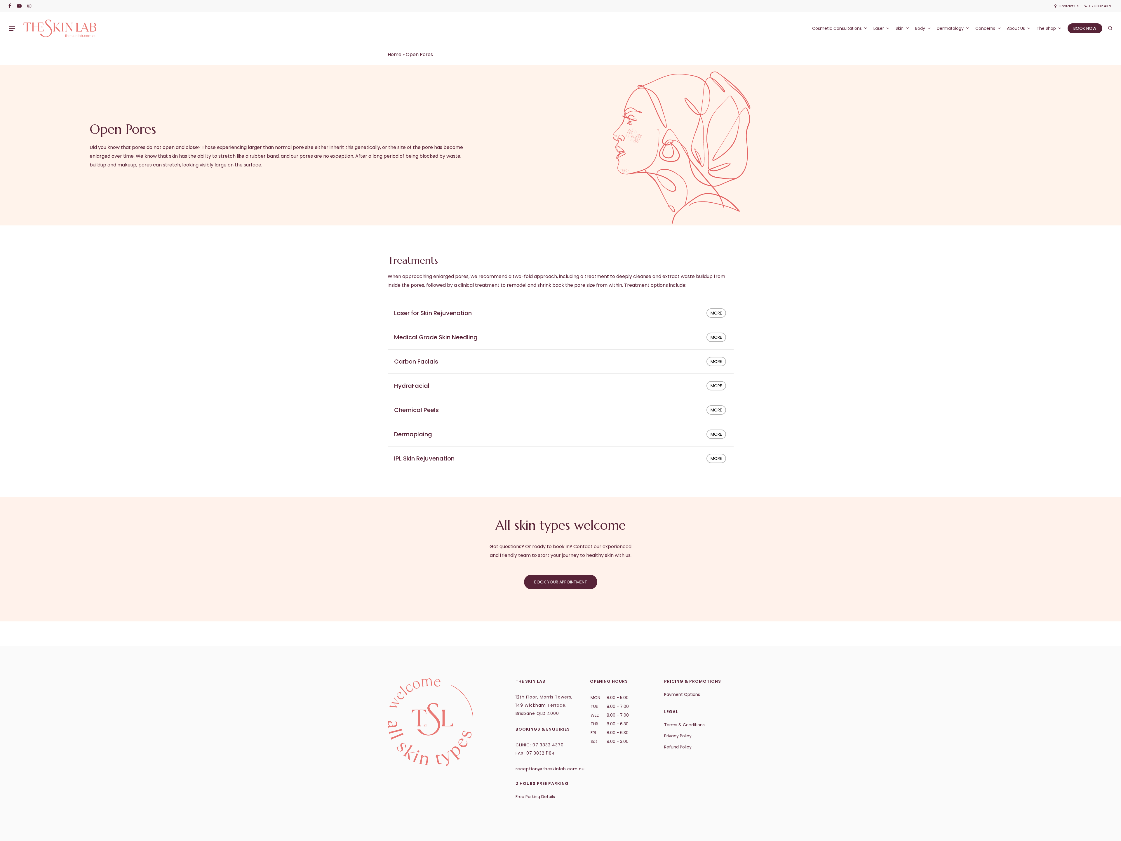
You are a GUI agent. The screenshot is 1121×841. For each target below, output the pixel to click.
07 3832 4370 (548, 745)
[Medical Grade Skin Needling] (561, 337)
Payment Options (682, 694)
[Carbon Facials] (561, 361)
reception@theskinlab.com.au (550, 769)
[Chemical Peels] (561, 410)
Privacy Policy (678, 736)
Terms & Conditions (684, 725)
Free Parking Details (535, 797)
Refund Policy (678, 747)
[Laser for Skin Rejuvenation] (561, 313)
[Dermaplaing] (561, 434)
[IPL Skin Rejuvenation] (561, 458)
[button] (12, 28)
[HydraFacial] (561, 386)
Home (394, 54)
